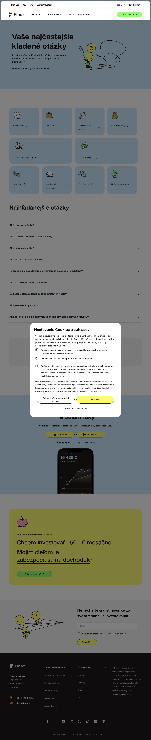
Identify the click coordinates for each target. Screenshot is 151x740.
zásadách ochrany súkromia (90, 391)
